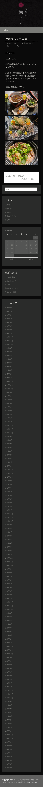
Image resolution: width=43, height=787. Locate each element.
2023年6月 (8, 447)
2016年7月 (8, 753)
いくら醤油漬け (10, 277)
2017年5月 (8, 716)
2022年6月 (8, 492)
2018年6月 (8, 668)
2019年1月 (8, 643)
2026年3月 (8, 326)
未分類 (7, 220)
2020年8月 (8, 573)
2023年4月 (8, 455)
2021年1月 (8, 554)
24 (12, 252)
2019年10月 (9, 609)
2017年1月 (8, 731)
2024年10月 (9, 389)
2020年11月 (9, 562)
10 (12, 245)
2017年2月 (8, 727)
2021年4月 (8, 543)
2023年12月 (9, 425)
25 (17, 252)
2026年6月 (8, 315)
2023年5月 (8, 451)
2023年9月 (8, 436)
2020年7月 (8, 576)
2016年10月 (9, 742)
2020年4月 (8, 587)
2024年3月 (8, 414)
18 (17, 248)
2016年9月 (8, 746)
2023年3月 (8, 459)
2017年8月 (8, 705)
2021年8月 (8, 528)
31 (12, 256)
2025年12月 (9, 337)
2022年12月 (9, 470)
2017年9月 (8, 701)
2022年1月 (8, 510)
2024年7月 (8, 400)
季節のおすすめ (10, 216)
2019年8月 (8, 617)
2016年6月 (8, 757)
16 (7, 248)
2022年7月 (8, 488)
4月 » (31, 259)
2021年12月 (9, 514)
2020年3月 (8, 591)
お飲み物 (8, 212)
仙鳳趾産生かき (10, 281)
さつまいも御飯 (10, 292)
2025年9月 (8, 348)
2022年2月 (8, 506)
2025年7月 (8, 355)
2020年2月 (8, 595)
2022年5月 (8, 495)
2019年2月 (8, 639)
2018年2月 (8, 683)
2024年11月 (9, 385)
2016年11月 (9, 738)
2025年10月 (9, 344)
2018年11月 (9, 650)
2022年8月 (8, 484)
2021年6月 (8, 536)
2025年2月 (8, 374)
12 (21, 245)
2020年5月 (8, 584)
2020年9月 (8, 569)
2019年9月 (8, 613)
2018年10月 (9, 654)
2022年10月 (9, 477)
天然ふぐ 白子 (29, 179)
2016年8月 (8, 749)
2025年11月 (9, 341)
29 (36, 252)
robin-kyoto (17, 46)
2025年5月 (8, 363)
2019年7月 (8, 620)
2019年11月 (9, 606)
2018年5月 (8, 672)
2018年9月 (8, 657)
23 (7, 252)
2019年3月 (8, 635)
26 (21, 252)
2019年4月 (8, 632)
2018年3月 (8, 679)
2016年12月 (9, 735)
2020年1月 (8, 598)
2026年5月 (8, 319)
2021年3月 (8, 547)
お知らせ (8, 209)
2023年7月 (8, 444)
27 (26, 252)
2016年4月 (8, 764)
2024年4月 (8, 411)
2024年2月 (8, 418)
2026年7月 (8, 311)
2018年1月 (8, 687)
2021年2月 (8, 551)
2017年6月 (8, 712)
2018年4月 (8, 676)
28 (31, 252)
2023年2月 (8, 462)
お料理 (7, 205)
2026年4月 (8, 322)
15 (36, 245)
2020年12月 (9, 558)
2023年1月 (8, 466)
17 (12, 248)
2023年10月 (9, 433)
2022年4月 (8, 499)
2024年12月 (9, 381)
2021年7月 (8, 532)
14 (31, 245)
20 (26, 248)
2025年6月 (8, 359)
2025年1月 (8, 378)
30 (7, 256)
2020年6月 (8, 580)
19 (21, 248)
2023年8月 (8, 440)
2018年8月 (8, 661)
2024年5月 (8, 407)
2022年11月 (9, 473)
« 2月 (12, 259)
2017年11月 (9, 694)
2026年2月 (8, 330)
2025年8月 (8, 352)
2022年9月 (8, 481)
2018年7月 (8, 665)
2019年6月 (8, 624)
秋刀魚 (7, 285)
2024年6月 (8, 403)
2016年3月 (8, 768)
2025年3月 (8, 370)
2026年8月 (8, 308)
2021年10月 (9, 521)
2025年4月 (8, 366)
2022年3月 (8, 503)
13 (26, 245)
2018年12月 (9, 646)
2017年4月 (8, 720)
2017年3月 (8, 724)
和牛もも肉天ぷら (11, 288)
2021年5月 (8, 539)
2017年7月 (8, 709)
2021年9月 (8, 525)
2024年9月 (8, 392)
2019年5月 (8, 628)
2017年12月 (9, 690)
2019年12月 (9, 602)
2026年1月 (8, 333)
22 (36, 248)
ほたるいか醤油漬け (15, 176)
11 (17, 245)
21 (31, 248)
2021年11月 (9, 517)
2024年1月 (8, 422)
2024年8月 (8, 396)
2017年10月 (9, 698)
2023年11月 (9, 429)
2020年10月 (9, 565)
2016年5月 (8, 760)
